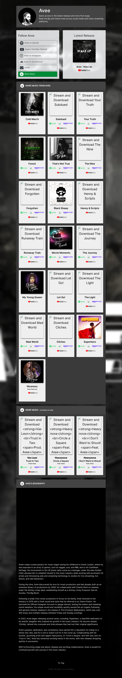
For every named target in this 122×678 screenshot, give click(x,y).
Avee (87, 16)
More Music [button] (30, 74)
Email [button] (27, 67)
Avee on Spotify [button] (31, 43)
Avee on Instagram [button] (32, 55)
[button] (84, 50)
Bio (49, 18)
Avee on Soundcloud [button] (33, 62)
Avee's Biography (35, 483)
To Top (61, 663)
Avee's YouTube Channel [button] (36, 49)
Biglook (71, 669)
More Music (39, 410)
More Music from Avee (37, 85)
